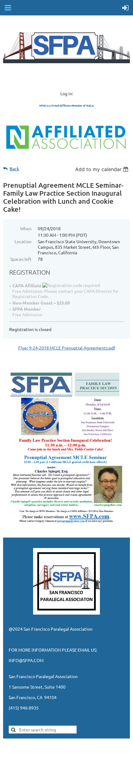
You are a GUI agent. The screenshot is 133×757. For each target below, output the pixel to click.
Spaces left (21, 259)
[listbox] (102, 169)
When (26, 228)
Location (23, 241)
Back (14, 169)
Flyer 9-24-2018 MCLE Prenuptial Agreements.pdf (66, 347)
